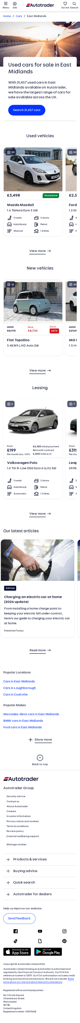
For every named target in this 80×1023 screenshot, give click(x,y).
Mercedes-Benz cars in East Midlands (31, 714)
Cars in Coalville (15, 694)
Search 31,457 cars (26, 110)
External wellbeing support (23, 836)
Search (74, 8)
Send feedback (19, 918)
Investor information (19, 816)
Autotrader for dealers (32, 894)
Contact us (13, 801)
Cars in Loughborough (19, 688)
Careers (11, 811)
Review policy (15, 831)
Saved (65, 8)
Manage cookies (16, 844)
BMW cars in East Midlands (23, 721)
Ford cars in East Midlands (22, 727)
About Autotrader (17, 806)
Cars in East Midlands (19, 681)
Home (7, 16)
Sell (15, 8)
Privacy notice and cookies (23, 821)
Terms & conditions (18, 826)
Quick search (24, 883)
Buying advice (25, 871)
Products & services (30, 859)
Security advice (16, 796)
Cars (19, 16)
